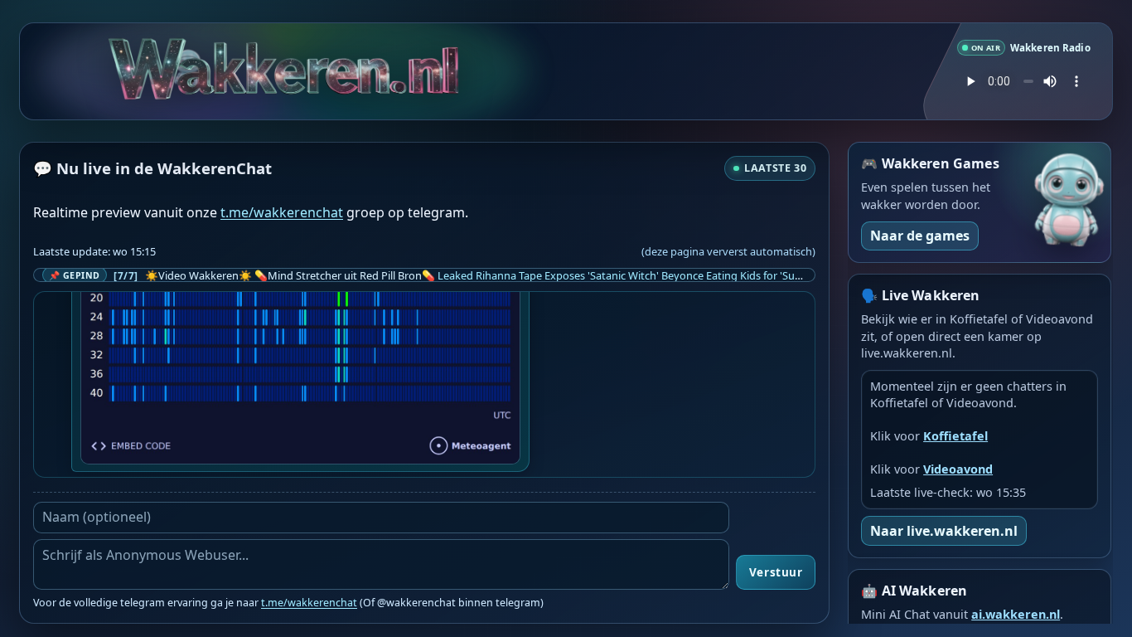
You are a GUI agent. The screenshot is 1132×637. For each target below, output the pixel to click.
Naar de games (920, 235)
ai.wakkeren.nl (1015, 614)
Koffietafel (955, 436)
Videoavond (958, 469)
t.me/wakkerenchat (281, 212)
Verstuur (775, 572)
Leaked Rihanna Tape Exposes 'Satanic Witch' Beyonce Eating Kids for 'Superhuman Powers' (663, 275)
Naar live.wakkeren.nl (944, 531)
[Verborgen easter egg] (190, 55)
